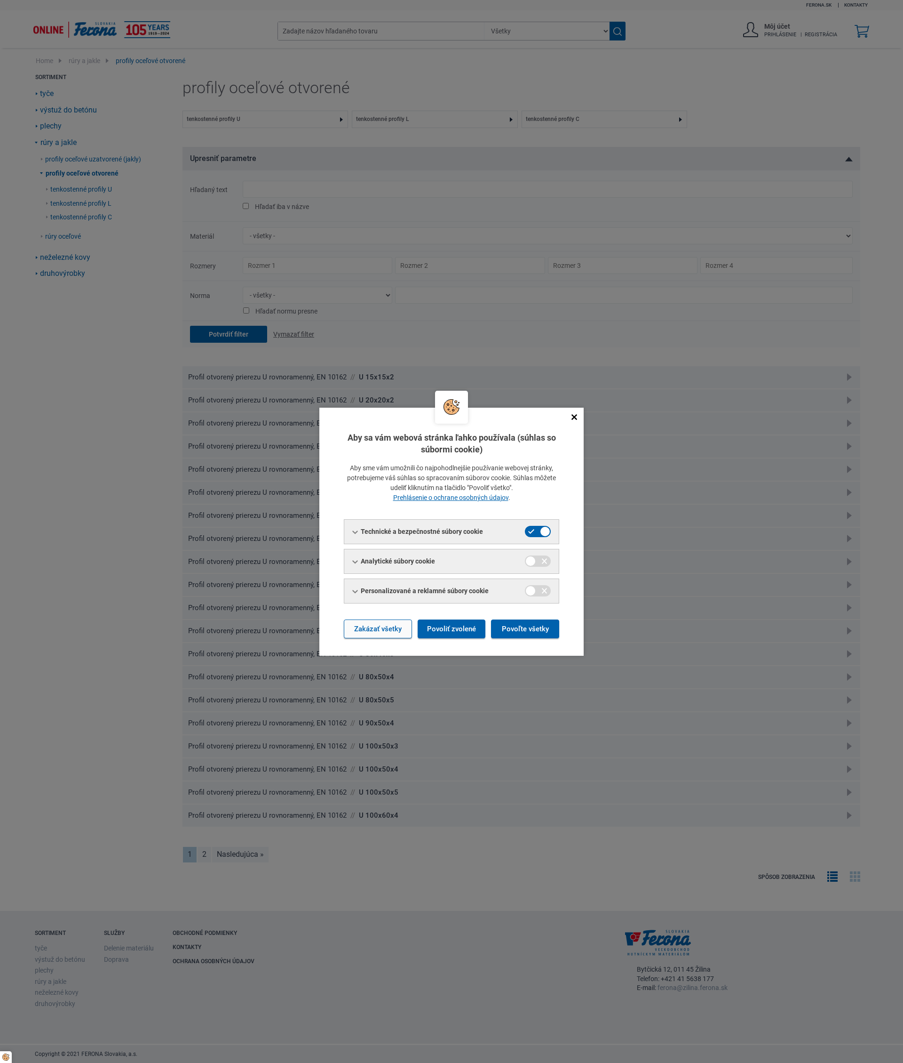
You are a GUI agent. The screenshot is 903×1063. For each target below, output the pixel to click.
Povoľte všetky (525, 629)
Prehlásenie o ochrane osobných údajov (450, 497)
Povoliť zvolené (451, 629)
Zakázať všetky (378, 629)
